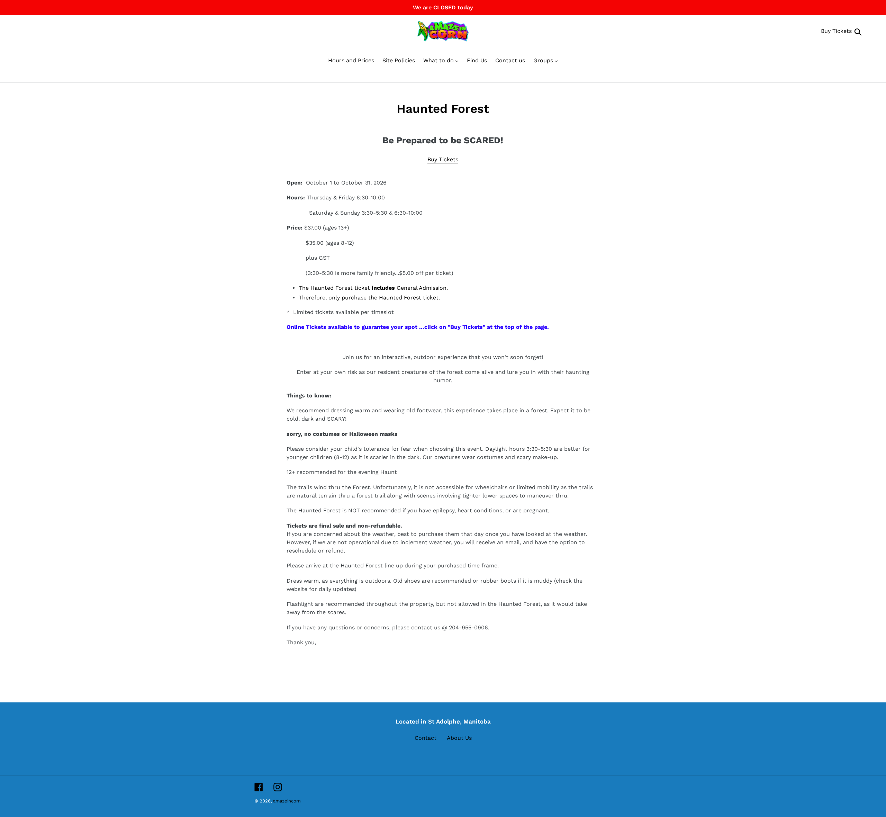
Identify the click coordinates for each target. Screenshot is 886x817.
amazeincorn (287, 800)
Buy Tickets (836, 31)
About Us (459, 738)
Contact (425, 738)
